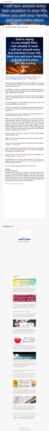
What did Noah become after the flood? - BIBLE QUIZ (21, 311)
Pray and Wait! (15, 302)
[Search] (47, 2)
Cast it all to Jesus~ (16, 404)
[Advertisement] (22, 34)
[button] (5, 29)
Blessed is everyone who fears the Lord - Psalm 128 (21, 327)
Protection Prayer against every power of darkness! (21, 286)
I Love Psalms (7, 1)
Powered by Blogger (25, 427)
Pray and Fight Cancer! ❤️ (17, 343)
